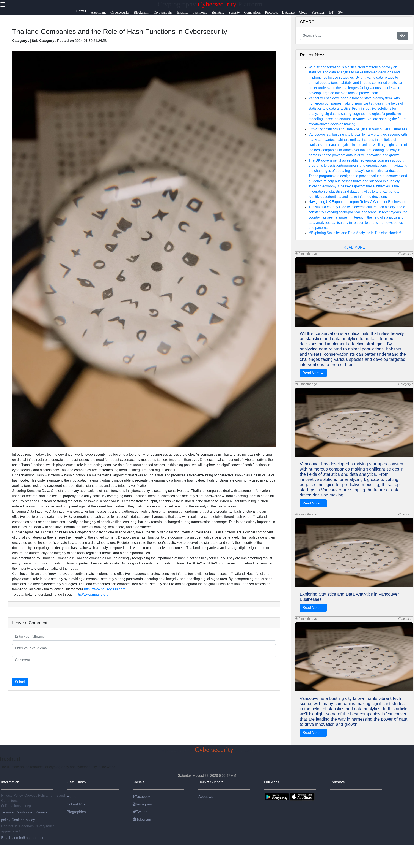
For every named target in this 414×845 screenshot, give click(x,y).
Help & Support (210, 782)
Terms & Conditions (17, 812)
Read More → (313, 373)
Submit (20, 682)
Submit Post (76, 804)
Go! (403, 35)
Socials (138, 782)
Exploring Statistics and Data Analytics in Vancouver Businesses (358, 129)
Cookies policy (23, 820)
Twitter (141, 812)
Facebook (143, 796)
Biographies (76, 812)
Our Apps (271, 782)
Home (71, 796)
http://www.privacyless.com (104, 589)
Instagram (144, 804)
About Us (205, 796)
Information (10, 782)
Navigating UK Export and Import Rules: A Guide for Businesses (357, 202)
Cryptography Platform (210, 4)
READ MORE (354, 247)
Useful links (76, 782)
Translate (337, 782)
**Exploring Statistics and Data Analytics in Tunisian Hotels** (355, 233)
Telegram (143, 819)
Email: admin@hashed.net (22, 837)
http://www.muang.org (91, 594)
